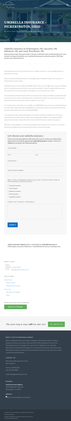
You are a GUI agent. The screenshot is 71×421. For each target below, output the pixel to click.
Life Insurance (13, 188)
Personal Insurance (15, 185)
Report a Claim (10, 282)
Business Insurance (15, 191)
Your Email (13, 161)
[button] (67, 5)
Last (36, 155)
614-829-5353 (15, 267)
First (9, 155)
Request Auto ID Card (13, 286)
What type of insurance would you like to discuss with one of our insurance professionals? (34, 180)
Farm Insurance (13, 194)
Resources (7, 289)
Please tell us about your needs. (22, 202)
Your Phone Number (16, 170)
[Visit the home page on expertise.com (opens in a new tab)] (18, 397)
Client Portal (8, 280)
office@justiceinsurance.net (20, 269)
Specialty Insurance (15, 197)
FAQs (8, 295)
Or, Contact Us (56, 324)
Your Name (13, 148)
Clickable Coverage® (13, 292)
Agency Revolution (10, 414)
